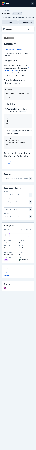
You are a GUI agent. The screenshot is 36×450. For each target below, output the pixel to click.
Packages (6, 10)
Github (6, 272)
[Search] (27, 3)
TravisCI (6, 275)
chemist (6, 13)
